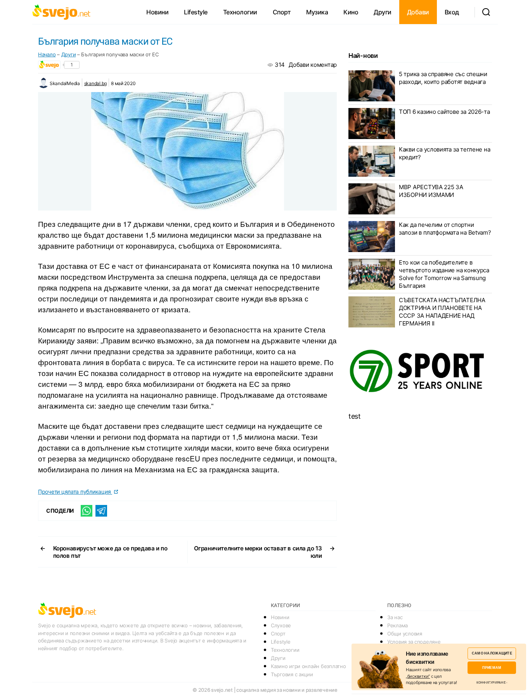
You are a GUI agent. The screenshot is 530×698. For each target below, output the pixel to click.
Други (382, 12)
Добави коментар (313, 64)
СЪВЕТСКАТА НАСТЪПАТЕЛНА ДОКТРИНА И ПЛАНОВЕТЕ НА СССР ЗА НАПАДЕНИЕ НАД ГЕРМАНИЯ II (442, 311)
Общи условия (404, 633)
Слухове (281, 625)
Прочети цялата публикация (75, 491)
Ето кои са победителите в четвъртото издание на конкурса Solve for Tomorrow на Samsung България (444, 274)
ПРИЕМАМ (491, 667)
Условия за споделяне (414, 642)
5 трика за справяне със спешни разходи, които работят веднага (443, 77)
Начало (46, 54)
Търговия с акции (292, 674)
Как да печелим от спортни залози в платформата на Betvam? (445, 228)
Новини (157, 12)
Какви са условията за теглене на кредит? (444, 153)
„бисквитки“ (418, 676)
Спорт (282, 12)
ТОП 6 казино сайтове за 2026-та (444, 111)
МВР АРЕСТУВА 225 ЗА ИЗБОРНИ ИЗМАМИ (431, 190)
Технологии (240, 12)
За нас (394, 617)
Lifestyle (196, 12)
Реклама (397, 625)
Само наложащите (492, 653)
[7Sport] (420, 371)
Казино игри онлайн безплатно (308, 666)
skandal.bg (95, 83)
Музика (317, 12)
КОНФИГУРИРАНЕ (491, 682)
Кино (350, 12)
